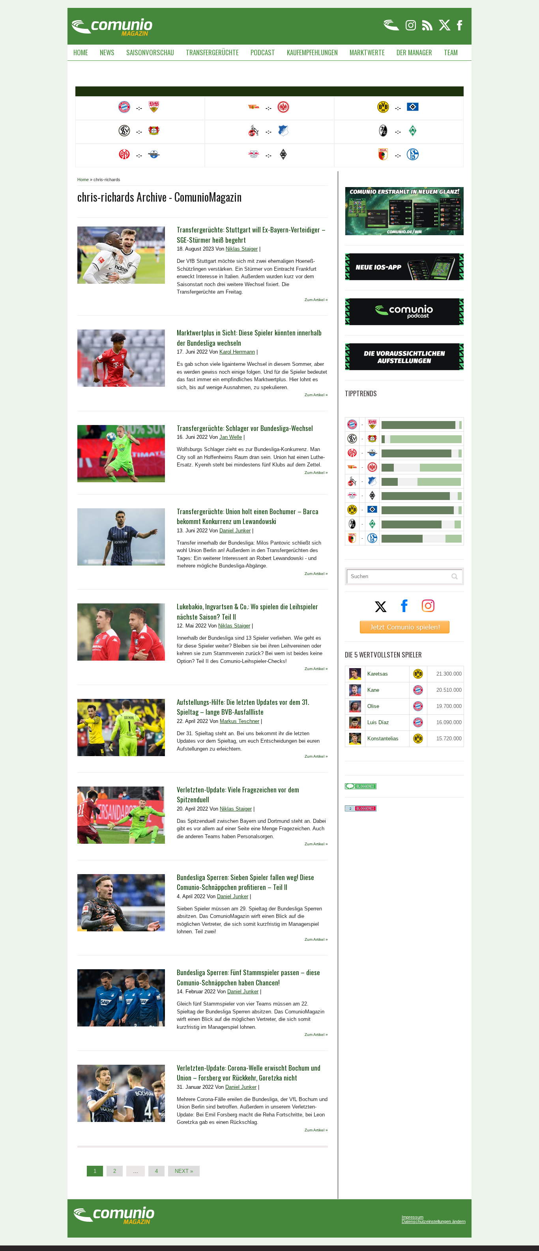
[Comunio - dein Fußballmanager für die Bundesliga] (392, 29)
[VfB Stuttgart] (372, 424)
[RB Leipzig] (352, 495)
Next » (184, 1171)
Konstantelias (383, 739)
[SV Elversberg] (352, 439)
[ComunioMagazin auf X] (445, 29)
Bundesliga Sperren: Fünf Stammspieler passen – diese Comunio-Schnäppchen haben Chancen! (248, 977)
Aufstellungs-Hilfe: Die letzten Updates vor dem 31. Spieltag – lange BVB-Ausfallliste (243, 707)
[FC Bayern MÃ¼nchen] (352, 424)
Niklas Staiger (242, 249)
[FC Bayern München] (418, 690)
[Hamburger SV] (372, 510)
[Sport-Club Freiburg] (352, 524)
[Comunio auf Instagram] (411, 29)
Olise (373, 706)
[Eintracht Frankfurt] (372, 467)
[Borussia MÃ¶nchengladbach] (372, 495)
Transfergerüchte (212, 52)
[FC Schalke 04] (372, 538)
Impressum (412, 1217)
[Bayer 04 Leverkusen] (372, 439)
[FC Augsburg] (352, 538)
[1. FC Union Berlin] (352, 467)
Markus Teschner (239, 721)
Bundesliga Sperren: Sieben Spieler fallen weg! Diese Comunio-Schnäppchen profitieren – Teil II (245, 882)
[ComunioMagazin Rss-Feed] (428, 29)
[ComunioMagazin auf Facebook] (459, 29)
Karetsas (377, 674)
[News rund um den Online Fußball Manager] (111, 24)
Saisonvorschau (150, 52)
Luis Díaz (378, 722)
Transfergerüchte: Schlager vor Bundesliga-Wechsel (245, 428)
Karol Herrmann (237, 352)
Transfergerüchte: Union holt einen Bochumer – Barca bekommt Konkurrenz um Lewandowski (247, 516)
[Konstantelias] (355, 739)
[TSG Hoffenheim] (372, 481)
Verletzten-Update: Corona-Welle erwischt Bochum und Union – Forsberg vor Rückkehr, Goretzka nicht (248, 1073)
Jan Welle (230, 437)
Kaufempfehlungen (312, 52)
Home (80, 52)
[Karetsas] (355, 674)
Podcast (263, 52)
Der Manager (414, 52)
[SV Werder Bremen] (372, 524)
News (107, 52)
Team (451, 52)
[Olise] (355, 706)
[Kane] (355, 690)
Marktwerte (367, 52)
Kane (373, 690)
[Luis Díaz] (355, 723)
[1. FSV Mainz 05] (352, 453)
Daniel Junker (235, 531)
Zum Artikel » (316, 300)
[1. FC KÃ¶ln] (352, 481)
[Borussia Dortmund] (352, 510)
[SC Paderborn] (372, 453)
